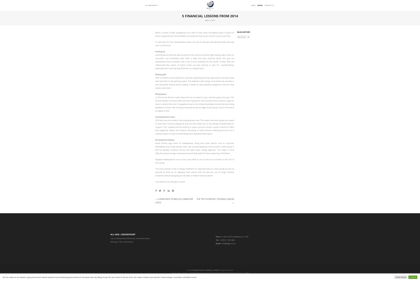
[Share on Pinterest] (173, 190)
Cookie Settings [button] (401, 277)
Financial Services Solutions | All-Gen (205, 270)
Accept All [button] (413, 277)
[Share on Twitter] (160, 190)
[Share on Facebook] (156, 190)
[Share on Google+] (164, 190)
